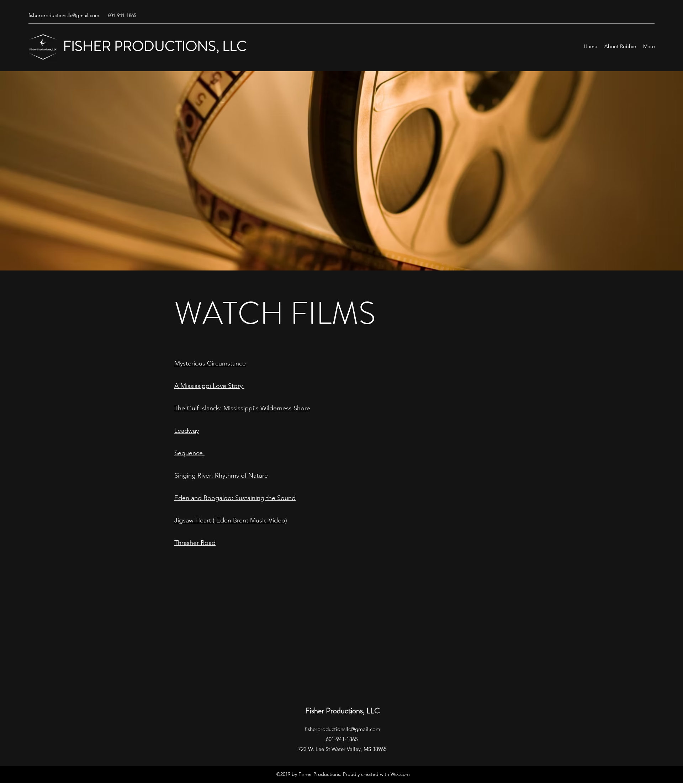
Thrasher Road (195, 543)
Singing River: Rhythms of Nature (221, 475)
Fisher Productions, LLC (342, 710)
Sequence (189, 453)
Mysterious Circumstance (210, 363)
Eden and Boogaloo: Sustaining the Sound (235, 498)
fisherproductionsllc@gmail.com (63, 15)
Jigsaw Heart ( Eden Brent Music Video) (230, 520)
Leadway (186, 431)
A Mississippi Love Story (209, 386)
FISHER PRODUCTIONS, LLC (155, 46)
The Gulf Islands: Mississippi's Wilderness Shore (242, 408)
